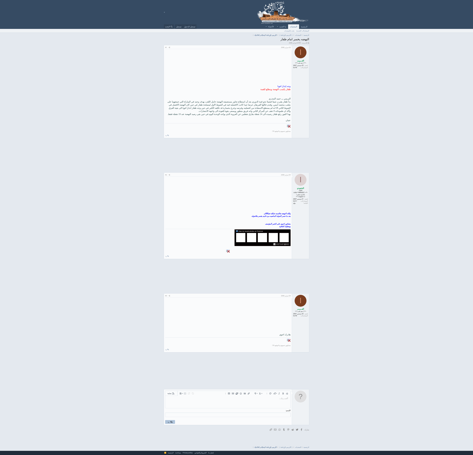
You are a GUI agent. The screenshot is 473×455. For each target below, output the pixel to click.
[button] (277, 26)
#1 (166, 47)
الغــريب (304, 43)
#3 (166, 296)
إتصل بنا (211, 453)
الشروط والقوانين (200, 453)
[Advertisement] (228, 67)
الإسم (288, 410)
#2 (166, 175)
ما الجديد (282, 26)
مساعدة (178, 453)
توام (294, 203)
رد (166, 135)
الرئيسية (304, 26)
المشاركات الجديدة (302, 31)
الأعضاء (271, 26)
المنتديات (293, 26)
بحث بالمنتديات (289, 31)
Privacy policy (188, 453)
